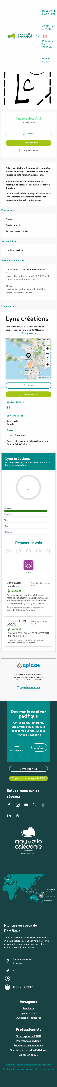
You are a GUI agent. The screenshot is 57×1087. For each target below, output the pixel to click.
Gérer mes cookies (45, 1068)
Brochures (28, 1008)
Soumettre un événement (28, 1045)
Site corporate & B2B (28, 1036)
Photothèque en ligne (28, 1041)
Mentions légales (14, 1064)
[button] (46, 36)
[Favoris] (38, 36)
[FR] (45, 36)
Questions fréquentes (28, 1017)
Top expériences (28, 1013)
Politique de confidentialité (37, 1064)
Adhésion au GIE (28, 1054)
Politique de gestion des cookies (19, 1068)
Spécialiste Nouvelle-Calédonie (28, 1050)
